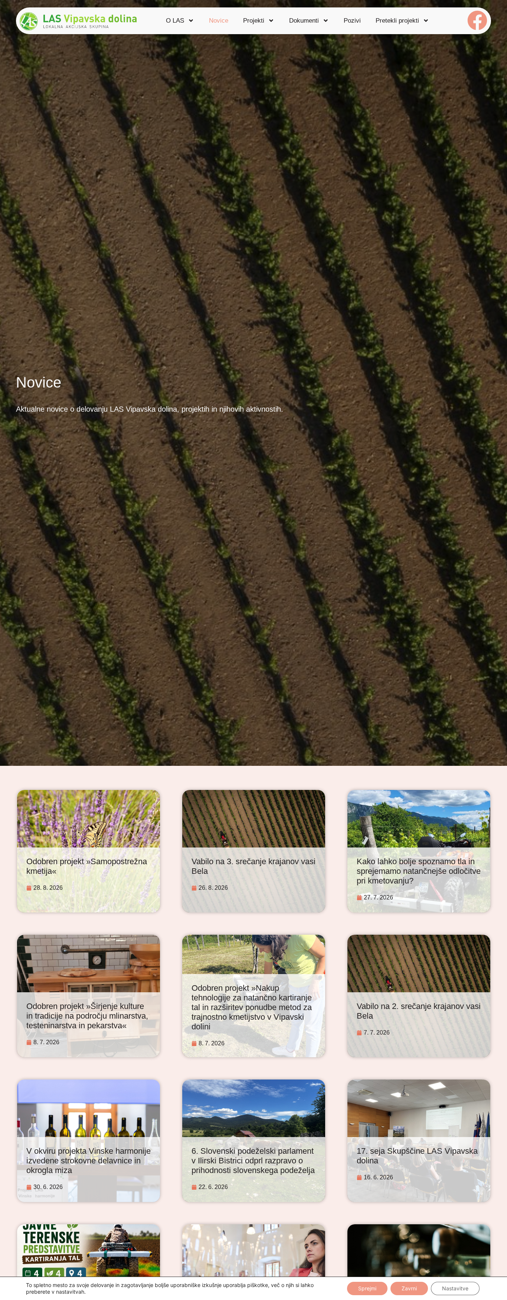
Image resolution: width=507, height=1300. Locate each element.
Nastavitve (455, 1288)
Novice (218, 20)
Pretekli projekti (397, 20)
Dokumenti (304, 20)
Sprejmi (367, 1288)
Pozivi (352, 20)
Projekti (253, 20)
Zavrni (409, 1288)
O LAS (175, 20)
